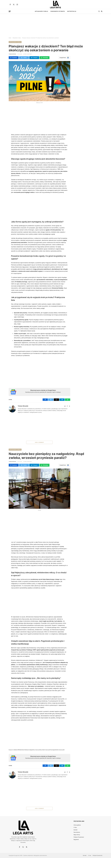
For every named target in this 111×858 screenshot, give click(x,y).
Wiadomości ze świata (58, 11)
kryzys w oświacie (13, 749)
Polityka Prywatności (79, 837)
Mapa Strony (77, 834)
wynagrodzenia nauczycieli (57, 749)
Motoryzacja (71, 11)
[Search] (101, 11)
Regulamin (76, 839)
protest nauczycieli (46, 749)
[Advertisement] (55, 24)
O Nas (75, 827)
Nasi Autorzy (77, 832)
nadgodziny (32, 749)
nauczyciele (38, 749)
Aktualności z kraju (41, 11)
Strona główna (77, 825)
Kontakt (75, 829)
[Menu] (10, 11)
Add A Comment (39, 442)
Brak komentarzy (28, 461)
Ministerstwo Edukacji (23, 749)
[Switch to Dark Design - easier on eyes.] (99, 11)
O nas (89, 855)
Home (10, 37)
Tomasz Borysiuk (23, 406)
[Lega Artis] (55, 4)
